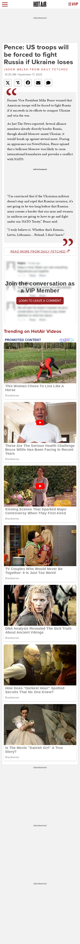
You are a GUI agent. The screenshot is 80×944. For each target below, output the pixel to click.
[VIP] (73, 4)
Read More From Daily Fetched (38, 252)
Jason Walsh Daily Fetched (36, 69)
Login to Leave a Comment (40, 301)
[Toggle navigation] (5, 4)
